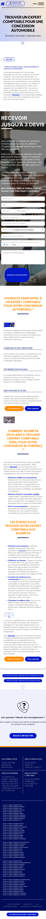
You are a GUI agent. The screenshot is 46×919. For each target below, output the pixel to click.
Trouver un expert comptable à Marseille (13, 806)
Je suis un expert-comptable (32, 780)
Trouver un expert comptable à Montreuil (14, 876)
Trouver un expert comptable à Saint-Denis (14, 844)
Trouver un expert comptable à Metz (12, 861)
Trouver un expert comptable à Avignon (13, 889)
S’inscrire (29, 786)
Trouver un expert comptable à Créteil (13, 888)
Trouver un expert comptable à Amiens (13, 852)
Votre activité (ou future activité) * (13, 236)
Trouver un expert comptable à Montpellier (14, 817)
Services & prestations (7, 766)
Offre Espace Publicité (30, 764)
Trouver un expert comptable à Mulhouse (14, 869)
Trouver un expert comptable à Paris (12, 805)
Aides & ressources (33, 759)
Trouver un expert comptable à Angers (13, 835)
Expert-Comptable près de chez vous (10, 782)
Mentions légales (10, 906)
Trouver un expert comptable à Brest (12, 849)
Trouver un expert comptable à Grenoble (13, 832)
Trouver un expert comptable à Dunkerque (14, 893)
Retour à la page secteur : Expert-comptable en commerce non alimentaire (21, 67)
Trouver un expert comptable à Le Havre (13, 830)
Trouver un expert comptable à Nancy (13, 872)
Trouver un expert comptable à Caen (12, 871)
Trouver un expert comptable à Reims (13, 825)
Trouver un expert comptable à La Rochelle (14, 895)
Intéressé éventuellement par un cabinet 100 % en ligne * (21, 242)
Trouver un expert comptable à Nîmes (13, 837)
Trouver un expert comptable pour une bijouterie (22, 680)
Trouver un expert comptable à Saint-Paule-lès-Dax (16, 879)
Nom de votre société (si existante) (13, 223)
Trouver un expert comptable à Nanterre (13, 884)
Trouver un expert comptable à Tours (12, 850)
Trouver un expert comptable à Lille (12, 820)
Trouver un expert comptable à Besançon (14, 864)
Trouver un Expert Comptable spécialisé (11, 787)
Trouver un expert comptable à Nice (12, 811)
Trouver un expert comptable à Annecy (13, 856)
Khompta (22, 550)
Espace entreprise (10, 773)
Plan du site (27, 904)
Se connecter (8, 790)
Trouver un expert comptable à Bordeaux (14, 818)
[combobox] (13, 211)
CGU (37, 904)
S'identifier (15, 3)
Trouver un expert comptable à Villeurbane (14, 839)
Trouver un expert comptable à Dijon (12, 834)
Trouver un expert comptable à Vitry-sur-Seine (15, 886)
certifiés (36, 494)
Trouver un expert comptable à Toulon (13, 828)
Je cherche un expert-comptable (10, 778)
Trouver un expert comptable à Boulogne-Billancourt (17, 862)
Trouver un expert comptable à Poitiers (13, 891)
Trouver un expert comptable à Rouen (13, 867)
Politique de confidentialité (31, 906)
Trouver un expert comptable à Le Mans (13, 845)
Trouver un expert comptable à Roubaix (13, 881)
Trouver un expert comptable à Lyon (12, 808)
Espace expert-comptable (31, 774)
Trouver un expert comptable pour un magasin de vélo (24, 675)
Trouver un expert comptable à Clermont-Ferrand (16, 842)
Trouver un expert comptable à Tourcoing (14, 883)
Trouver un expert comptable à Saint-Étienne (15, 827)
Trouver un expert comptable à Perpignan (14, 857)
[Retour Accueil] (3, 4)
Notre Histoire (8, 763)
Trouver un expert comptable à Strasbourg (14, 815)
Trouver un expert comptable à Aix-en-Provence (15, 847)
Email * (4, 205)
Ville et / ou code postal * (10, 217)
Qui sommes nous (9, 759)
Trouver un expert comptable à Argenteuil (14, 874)
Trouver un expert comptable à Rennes (13, 823)
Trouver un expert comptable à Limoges (13, 854)
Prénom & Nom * (7, 199)
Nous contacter (23, 735)
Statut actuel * (7, 230)
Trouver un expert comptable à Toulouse (13, 810)
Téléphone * (6, 211)
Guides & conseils (33, 767)
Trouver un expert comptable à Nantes (13, 813)
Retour (9, 59)
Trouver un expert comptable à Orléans (13, 866)
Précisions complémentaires (13, 253)
